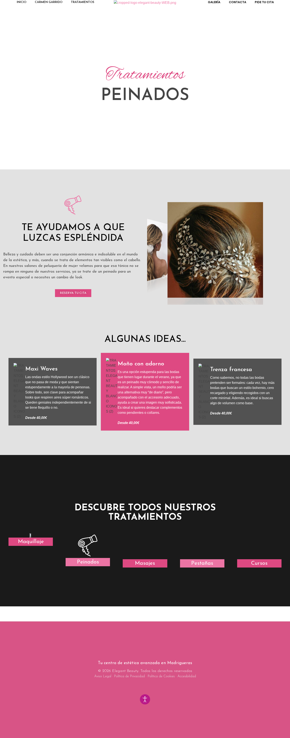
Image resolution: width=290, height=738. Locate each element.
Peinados (88, 562)
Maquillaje (31, 542)
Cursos (259, 563)
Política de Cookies (161, 676)
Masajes (145, 563)
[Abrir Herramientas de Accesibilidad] (145, 699)
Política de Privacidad (129, 676)
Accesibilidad (186, 676)
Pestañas (202, 563)
